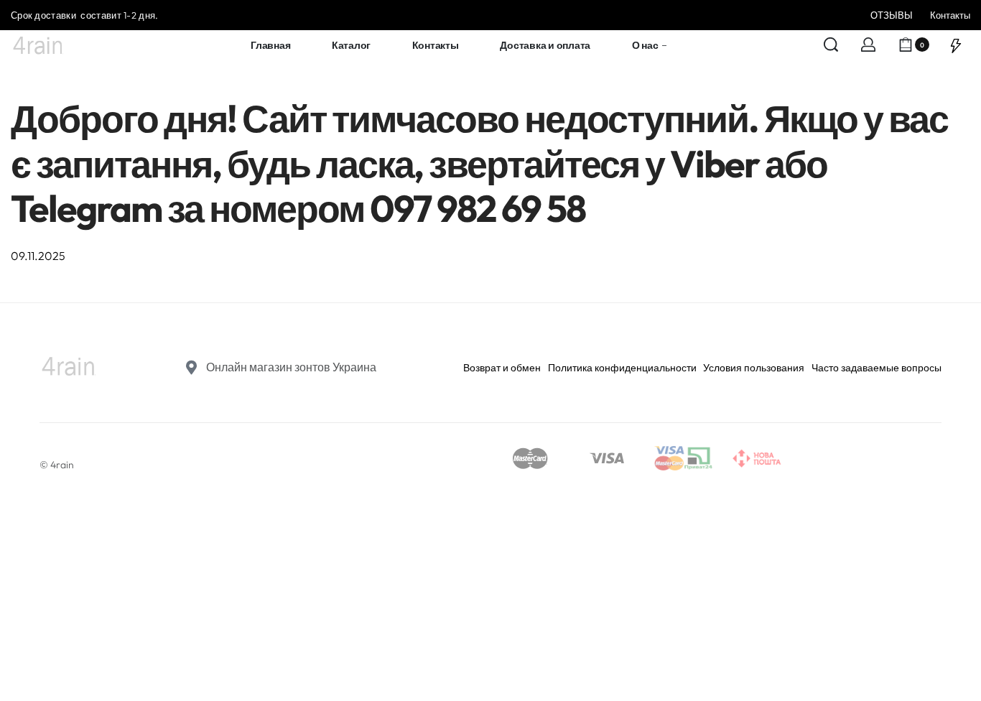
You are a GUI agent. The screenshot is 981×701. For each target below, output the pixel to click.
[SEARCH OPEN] (831, 44)
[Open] (956, 44)
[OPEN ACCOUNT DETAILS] (868, 44)
